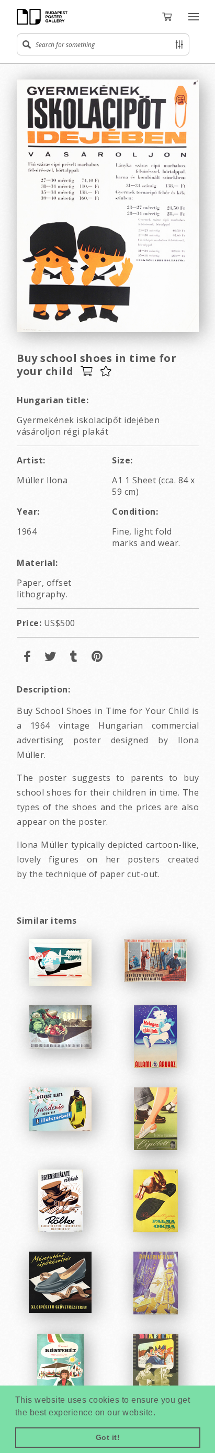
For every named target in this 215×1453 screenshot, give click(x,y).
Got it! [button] (108, 1437)
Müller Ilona (42, 480)
